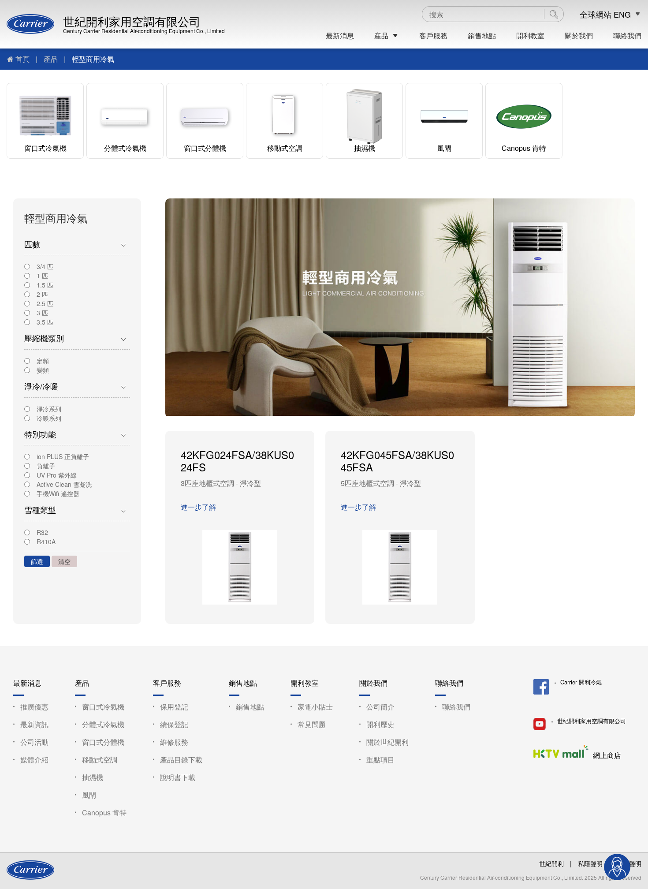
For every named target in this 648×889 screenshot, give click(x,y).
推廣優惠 (34, 707)
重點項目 (380, 760)
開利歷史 (380, 724)
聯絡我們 (627, 36)
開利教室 (530, 36)
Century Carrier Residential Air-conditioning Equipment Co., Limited (144, 30)
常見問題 (312, 724)
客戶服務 (433, 36)
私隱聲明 (590, 863)
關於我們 (579, 36)
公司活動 (34, 742)
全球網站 (595, 14)
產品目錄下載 (181, 760)
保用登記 (174, 707)
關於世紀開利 (387, 742)
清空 (64, 561)
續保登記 (174, 724)
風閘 (444, 148)
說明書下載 (177, 777)
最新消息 (340, 36)
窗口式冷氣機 (45, 148)
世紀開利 (551, 863)
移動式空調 (284, 148)
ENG (622, 14)
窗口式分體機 (205, 148)
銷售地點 (482, 36)
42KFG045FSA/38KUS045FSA (397, 461)
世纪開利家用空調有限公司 (591, 721)
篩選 (37, 561)
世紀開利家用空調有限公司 (132, 21)
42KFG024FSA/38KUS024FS (237, 461)
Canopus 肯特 (524, 148)
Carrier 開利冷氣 (581, 682)
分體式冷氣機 (125, 148)
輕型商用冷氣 (93, 59)
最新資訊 (34, 724)
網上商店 (607, 754)
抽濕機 (364, 148)
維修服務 (174, 742)
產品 (51, 59)
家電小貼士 (315, 707)
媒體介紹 (34, 760)
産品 (381, 36)
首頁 (22, 59)
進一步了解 (198, 507)
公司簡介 (380, 707)
